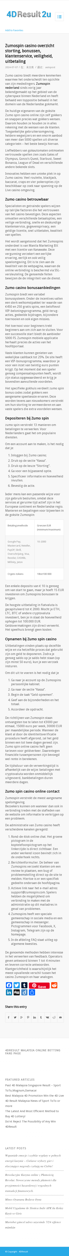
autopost (50, 67)
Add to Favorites (14, 30)
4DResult (23, 1251)
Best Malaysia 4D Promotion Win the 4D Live (34, 1095)
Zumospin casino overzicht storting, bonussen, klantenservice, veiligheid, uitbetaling (29, 53)
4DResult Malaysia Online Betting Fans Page (32, 1052)
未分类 (30, 67)
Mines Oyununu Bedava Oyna (23, 1199)
